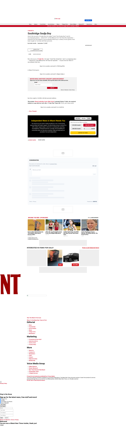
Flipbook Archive (33, 358)
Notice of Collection (64, 89)
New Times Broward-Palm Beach (37, 369)
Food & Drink (42, 24)
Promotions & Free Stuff (35, 339)
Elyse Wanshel (33, 111)
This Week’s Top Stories (6, 401)
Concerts (31, 30)
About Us (31, 350)
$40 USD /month (76, 128)
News (30, 24)
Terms (70, 89)
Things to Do (4, 399)
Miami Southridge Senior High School (44, 101)
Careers (31, 357)
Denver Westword (33, 368)
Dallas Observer (33, 366)
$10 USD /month (76, 125)
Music (58, 24)
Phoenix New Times (34, 371)
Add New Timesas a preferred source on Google (36, 50)
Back (2, 417)
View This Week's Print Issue (34, 317)
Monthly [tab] (84, 118)
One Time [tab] (78, 118)
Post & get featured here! (90, 247)
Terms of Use (32, 342)
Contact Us (32, 352)
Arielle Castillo (32, 43)
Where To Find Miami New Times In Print (37, 320)
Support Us (88, 20)
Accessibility (41, 376)
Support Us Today (83, 132)
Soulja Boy (41, 59)
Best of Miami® (4, 403)
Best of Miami (73, 24)
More (96, 24)
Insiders (3, 400)
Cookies (36, 376)
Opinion (35, 24)
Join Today (3, 404)
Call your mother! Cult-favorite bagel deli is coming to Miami (63, 26)
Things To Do (65, 24)
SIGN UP (52, 87)
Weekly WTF (81, 24)
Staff (30, 355)
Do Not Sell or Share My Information (36, 380)
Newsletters (89, 24)
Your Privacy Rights (50, 376)
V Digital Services (33, 373)
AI (44, 376)
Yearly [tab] (88, 118)
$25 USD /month (89, 125)
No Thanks (3, 406)
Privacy (73, 89)
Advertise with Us (33, 341)
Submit (6, 417)
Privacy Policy (32, 344)
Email (36, 82)
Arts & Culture (51, 24)
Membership (32, 360)
